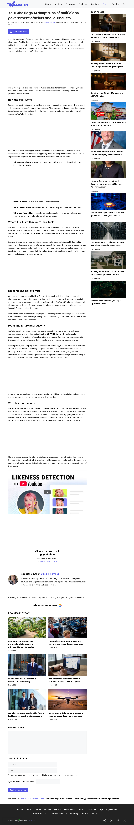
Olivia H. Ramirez (50, 573)
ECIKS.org (32, 820)
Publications (32, 799)
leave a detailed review (48, 561)
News (48, 4)
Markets (95, 4)
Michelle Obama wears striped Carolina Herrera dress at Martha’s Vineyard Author (106, 184)
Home (23, 799)
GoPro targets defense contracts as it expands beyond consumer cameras (65, 714)
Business (83, 4)
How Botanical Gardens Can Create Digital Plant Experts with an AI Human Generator (21, 644)
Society (58, 4)
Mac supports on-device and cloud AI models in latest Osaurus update (64, 680)
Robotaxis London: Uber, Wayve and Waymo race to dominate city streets (65, 642)
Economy (70, 4)
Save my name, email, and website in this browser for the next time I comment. (43, 775)
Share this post (20, 31)
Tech (105, 4)
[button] (124, 4)
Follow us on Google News (45, 605)
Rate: (10, 759)
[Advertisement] (47, 69)
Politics (115, 4)
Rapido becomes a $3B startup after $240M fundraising (22, 680)
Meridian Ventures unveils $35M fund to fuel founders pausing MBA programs (26, 714)
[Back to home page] (18, 4)
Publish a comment (11, 820)
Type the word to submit (22, 781)
